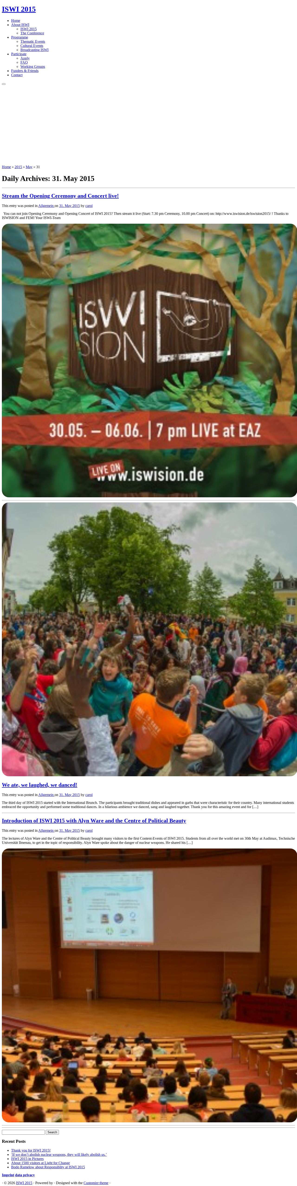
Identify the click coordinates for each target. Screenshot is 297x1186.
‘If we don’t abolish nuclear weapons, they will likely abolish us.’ (59, 1155)
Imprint (8, 1175)
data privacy (25, 1175)
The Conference (32, 33)
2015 (18, 167)
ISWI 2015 (19, 9)
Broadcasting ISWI (34, 50)
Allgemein (46, 206)
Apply (25, 58)
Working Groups (32, 67)
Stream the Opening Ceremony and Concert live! (60, 196)
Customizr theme (96, 1183)
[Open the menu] (4, 84)
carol (89, 206)
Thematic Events (32, 41)
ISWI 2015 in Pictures (27, 1159)
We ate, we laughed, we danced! (39, 785)
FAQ (24, 62)
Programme (19, 37)
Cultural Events (31, 46)
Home (15, 21)
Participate (18, 54)
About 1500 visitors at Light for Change (40, 1163)
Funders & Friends (25, 71)
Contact (17, 75)
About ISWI (20, 25)
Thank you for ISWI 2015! (31, 1150)
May (29, 167)
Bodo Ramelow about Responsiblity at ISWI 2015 (48, 1167)
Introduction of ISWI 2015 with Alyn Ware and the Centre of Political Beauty (94, 821)
